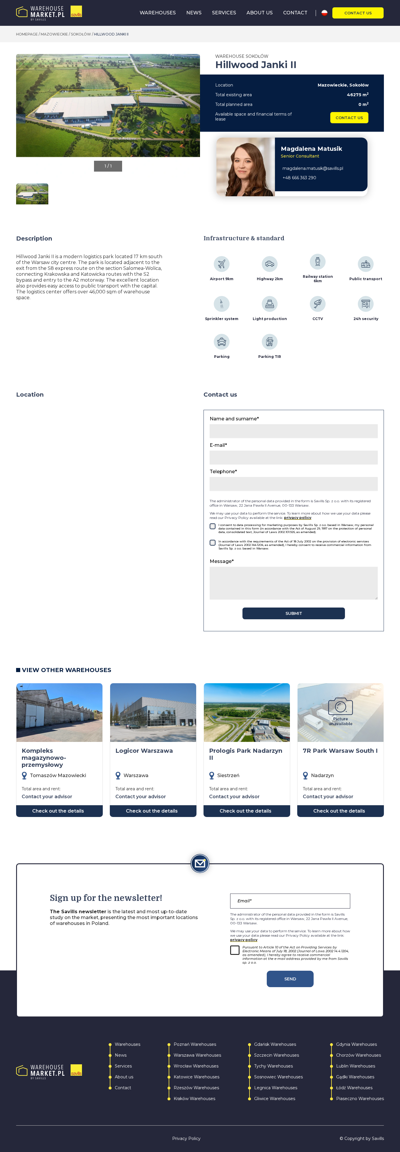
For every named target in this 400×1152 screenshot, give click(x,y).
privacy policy (297, 517)
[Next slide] (195, 119)
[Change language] (326, 13)
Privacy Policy (186, 1138)
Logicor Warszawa (144, 750)
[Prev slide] (20, 119)
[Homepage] (49, 13)
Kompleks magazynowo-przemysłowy (44, 757)
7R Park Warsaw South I (340, 750)
